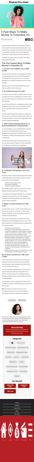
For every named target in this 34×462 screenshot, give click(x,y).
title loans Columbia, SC (24, 54)
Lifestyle (22, 362)
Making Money (22, 300)
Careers (17, 405)
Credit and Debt (10, 352)
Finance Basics (23, 371)
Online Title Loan (10, 385)
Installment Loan (23, 385)
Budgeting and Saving (21, 352)
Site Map (17, 414)
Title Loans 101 (21, 343)
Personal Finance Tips (23, 347)
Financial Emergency (11, 347)
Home (17, 402)
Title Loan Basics (23, 366)
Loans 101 (16, 357)
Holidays (17, 376)
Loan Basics (8, 357)
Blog (17, 411)
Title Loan (10, 391)
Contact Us (17, 408)
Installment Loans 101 (12, 371)
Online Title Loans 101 (11, 366)
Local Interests (12, 300)
